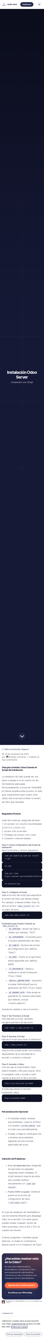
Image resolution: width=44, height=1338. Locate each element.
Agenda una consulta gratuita (21, 1285)
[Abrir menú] (39, 4)
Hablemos (26, 4)
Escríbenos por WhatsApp (20, 1293)
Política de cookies (19, 1327)
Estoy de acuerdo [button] (33, 1334)
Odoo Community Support (16, 749)
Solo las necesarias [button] (14, 1334)
